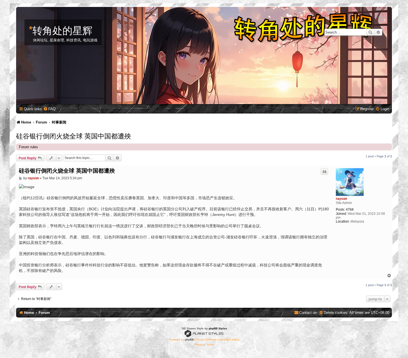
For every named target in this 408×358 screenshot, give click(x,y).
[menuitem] (49, 109)
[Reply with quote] (324, 171)
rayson (341, 199)
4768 (350, 209)
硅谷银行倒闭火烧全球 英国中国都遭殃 (73, 135)
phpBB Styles (218, 328)
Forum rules (28, 147)
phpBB (189, 339)
